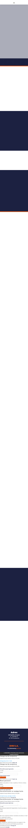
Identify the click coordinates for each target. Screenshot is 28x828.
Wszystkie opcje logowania (6, 769)
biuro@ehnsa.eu (9, 703)
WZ (14, 328)
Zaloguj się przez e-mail (6, 761)
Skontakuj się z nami (14, 37)
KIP (14, 337)
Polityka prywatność (14, 754)
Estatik (7, 827)
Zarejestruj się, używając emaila (8, 796)
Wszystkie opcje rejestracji (6, 803)
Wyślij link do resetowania (6, 788)
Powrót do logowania (5, 789)
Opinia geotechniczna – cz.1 (14, 543)
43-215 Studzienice (14, 738)
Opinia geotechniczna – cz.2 (14, 554)
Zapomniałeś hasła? (5, 775)
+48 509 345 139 (7, 702)
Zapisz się (14, 762)
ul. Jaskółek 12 (14, 736)
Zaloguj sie (3, 777)
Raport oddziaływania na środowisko (14, 355)
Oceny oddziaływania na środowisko (14, 346)
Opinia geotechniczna (14, 364)
